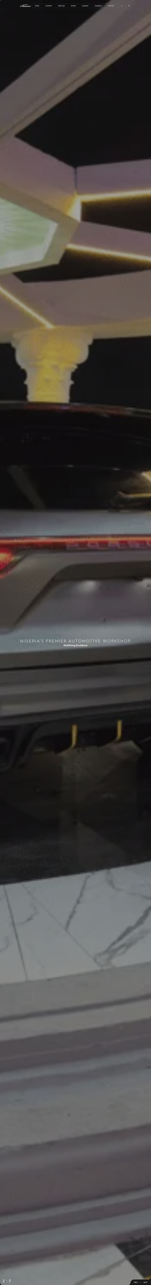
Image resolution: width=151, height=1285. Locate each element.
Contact (111, 6)
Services (61, 6)
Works (73, 6)
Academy (85, 6)
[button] (136, 1282)
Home (37, 6)
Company (48, 6)
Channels (98, 6)
